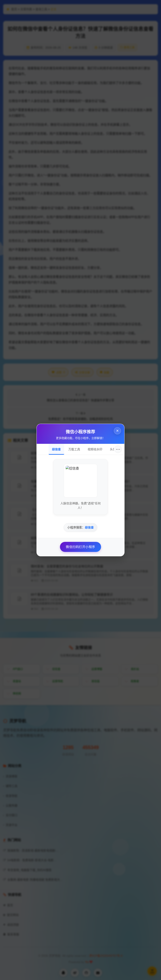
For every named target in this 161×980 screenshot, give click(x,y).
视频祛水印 (95, 449)
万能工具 (74, 449)
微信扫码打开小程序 (80, 547)
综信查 (56, 449)
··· (118, 449)
